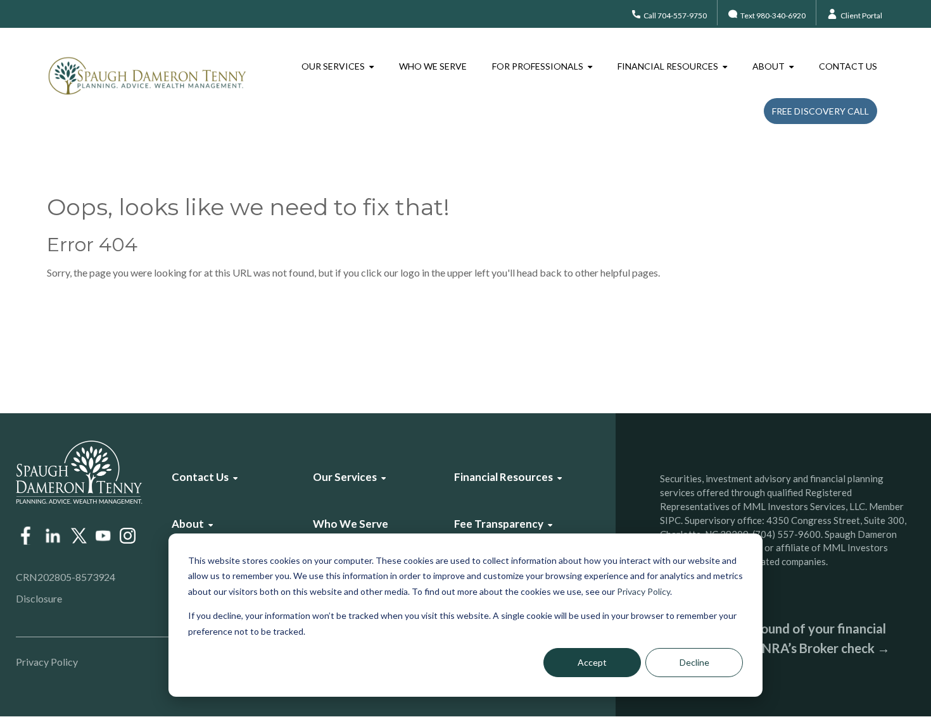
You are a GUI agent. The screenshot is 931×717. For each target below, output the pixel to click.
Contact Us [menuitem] (848, 66)
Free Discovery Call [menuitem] (820, 111)
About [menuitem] (768, 66)
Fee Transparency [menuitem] (498, 523)
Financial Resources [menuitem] (668, 66)
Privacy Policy (643, 591)
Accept (592, 662)
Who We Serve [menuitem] (433, 66)
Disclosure (39, 598)
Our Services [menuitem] (333, 66)
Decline (694, 662)
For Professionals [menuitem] (537, 66)
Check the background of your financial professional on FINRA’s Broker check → (775, 638)
